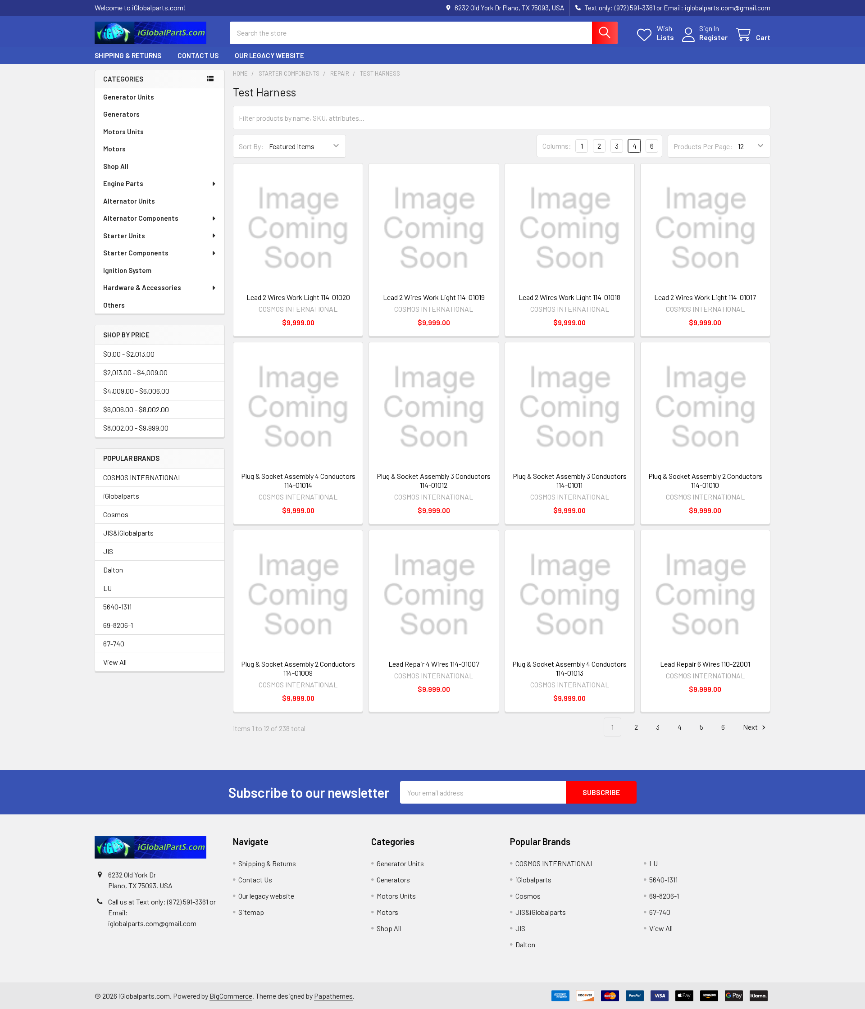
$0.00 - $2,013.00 (129, 354)
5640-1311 (117, 606)
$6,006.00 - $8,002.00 (136, 409)
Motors (114, 149)
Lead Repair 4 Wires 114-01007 (433, 663)
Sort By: (251, 146)
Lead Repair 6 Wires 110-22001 (705, 663)
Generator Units (128, 97)
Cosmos (115, 514)
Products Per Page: (703, 146)
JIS (108, 551)
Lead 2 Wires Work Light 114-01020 (298, 297)
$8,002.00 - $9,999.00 (135, 427)
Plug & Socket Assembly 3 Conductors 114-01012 (434, 480)
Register (713, 37)
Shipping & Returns (128, 55)
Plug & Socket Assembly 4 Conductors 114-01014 (298, 480)
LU (107, 588)
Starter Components (135, 253)
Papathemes (333, 995)
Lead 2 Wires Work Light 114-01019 (434, 297)
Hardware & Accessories (142, 287)
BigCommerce (230, 995)
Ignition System (127, 270)
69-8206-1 (118, 625)
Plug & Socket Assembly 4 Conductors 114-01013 (569, 668)
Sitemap (251, 912)
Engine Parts (123, 183)
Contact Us (198, 55)
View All (115, 662)
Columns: (556, 145)
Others (114, 305)
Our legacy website (269, 55)
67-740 (113, 643)
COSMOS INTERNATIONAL (142, 477)
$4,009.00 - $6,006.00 (136, 390)
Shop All (115, 166)
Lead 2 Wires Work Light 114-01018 (569, 297)
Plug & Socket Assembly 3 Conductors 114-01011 (570, 480)
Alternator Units (129, 201)
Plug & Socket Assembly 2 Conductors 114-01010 (705, 480)
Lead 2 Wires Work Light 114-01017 (705, 297)
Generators (121, 114)
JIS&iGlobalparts (128, 532)
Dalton (113, 569)
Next (751, 727)
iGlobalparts (121, 495)
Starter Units (124, 236)
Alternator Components (140, 218)
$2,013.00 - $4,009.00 (135, 372)
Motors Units (123, 131)
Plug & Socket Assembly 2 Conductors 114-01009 (298, 668)
